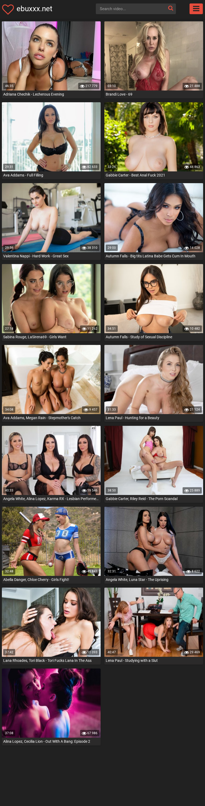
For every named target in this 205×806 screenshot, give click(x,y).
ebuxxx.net (34, 8)
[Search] (170, 8)
